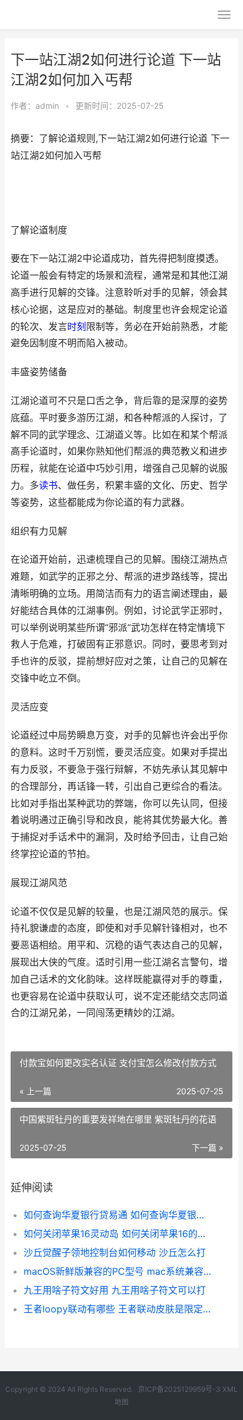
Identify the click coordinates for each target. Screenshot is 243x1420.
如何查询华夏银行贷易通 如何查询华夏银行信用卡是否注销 (118, 1215)
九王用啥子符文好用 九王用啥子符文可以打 (115, 1290)
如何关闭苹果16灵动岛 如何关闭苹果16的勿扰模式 (118, 1233)
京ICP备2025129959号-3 (179, 1389)
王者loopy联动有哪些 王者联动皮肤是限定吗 (118, 1309)
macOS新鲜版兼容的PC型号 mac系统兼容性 (118, 1271)
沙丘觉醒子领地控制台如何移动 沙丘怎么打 (115, 1252)
